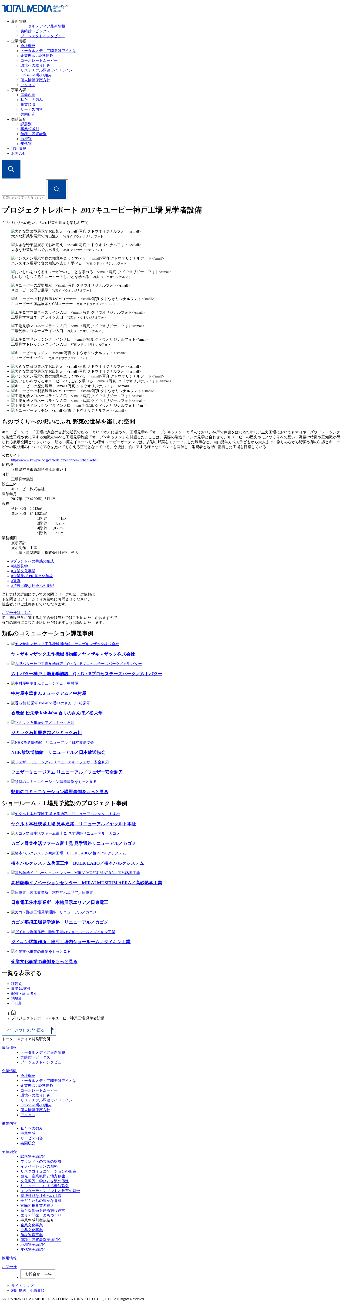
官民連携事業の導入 (37, 1205)
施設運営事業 (31, 1235)
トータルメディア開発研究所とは (48, 51)
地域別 (26, 139)
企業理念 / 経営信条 (36, 56)
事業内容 (27, 95)
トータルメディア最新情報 (42, 26)
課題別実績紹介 (33, 1157)
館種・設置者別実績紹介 (40, 1240)
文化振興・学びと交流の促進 (44, 1181)
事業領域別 (29, 129)
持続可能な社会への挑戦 (40, 1196)
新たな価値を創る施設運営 (42, 1210)
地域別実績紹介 (33, 1245)
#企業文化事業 (23, 571)
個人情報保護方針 (35, 80)
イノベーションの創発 (39, 1166)
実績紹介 (9, 1152)
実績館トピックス (35, 31)
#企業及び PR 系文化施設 (32, 576)
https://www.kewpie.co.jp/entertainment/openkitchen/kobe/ (54, 460)
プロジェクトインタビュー (42, 36)
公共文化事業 (31, 1230)
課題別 (26, 124)
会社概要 (27, 46)
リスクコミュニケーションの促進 (48, 1171)
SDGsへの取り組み (36, 75)
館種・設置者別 (33, 134)
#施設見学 (19, 566)
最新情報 (9, 1047)
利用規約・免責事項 (28, 1291)
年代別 (26, 144)
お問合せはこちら (17, 613)
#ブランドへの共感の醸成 (32, 561)
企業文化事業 (31, 1225)
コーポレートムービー (39, 60)
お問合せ (18, 153)
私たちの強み (31, 100)
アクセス (27, 85)
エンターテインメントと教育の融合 (50, 1191)
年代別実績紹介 (33, 1250)
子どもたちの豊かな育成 (40, 1201)
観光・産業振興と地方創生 (42, 1176)
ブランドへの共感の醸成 (40, 1161)
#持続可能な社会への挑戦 (32, 586)
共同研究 (27, 114)
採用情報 (18, 149)
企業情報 (9, 1071)
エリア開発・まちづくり (40, 1215)
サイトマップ (22, 1286)
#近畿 (15, 581)
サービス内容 (31, 109)
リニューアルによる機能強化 (44, 1186)
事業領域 (27, 104)
